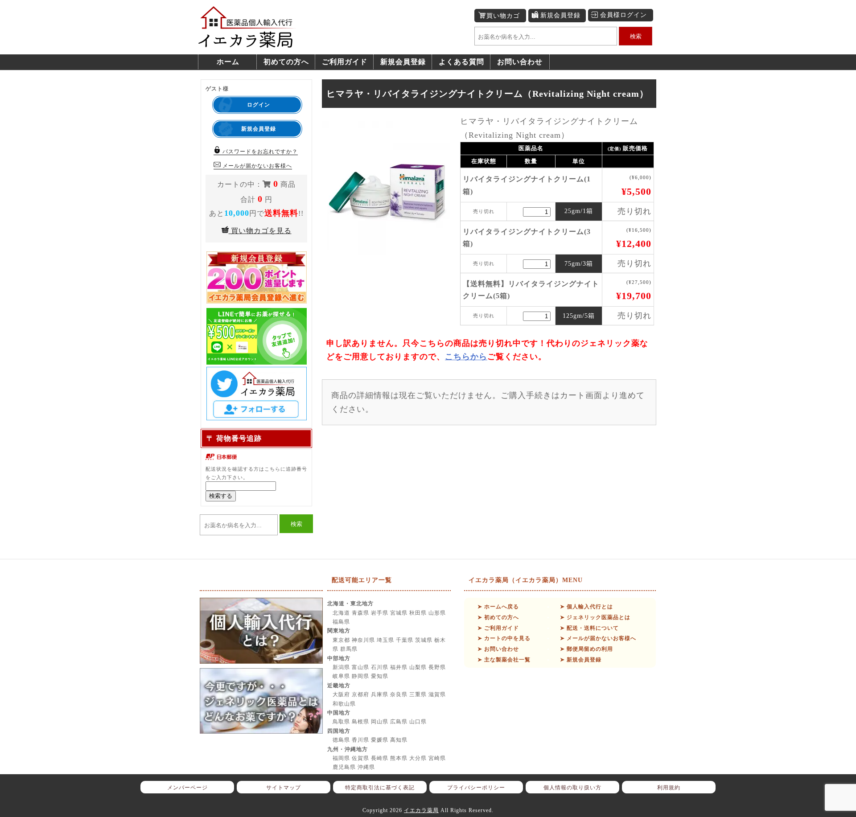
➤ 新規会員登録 (580, 660)
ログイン (258, 105)
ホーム (228, 62)
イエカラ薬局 (421, 810)
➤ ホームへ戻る (498, 607)
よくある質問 (461, 62)
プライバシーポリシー (476, 787)
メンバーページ (187, 787)
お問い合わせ (520, 62)
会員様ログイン (623, 15)
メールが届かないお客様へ (256, 166)
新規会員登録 (560, 15)
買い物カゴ (503, 15)
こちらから (466, 356)
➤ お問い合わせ (498, 649)
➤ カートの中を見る (504, 638)
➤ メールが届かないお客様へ (598, 638)
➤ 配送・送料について (589, 628)
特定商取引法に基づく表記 (380, 787)
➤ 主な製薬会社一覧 (504, 660)
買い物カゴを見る (260, 230)
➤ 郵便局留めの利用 (586, 649)
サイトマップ (283, 787)
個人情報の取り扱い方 (572, 787)
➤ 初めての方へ (498, 617)
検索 (636, 36)
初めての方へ (286, 62)
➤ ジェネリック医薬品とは (595, 617)
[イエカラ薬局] (247, 43)
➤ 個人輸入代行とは (586, 607)
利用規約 (668, 787)
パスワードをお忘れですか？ (259, 151)
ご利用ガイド (344, 62)
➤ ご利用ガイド (498, 628)
